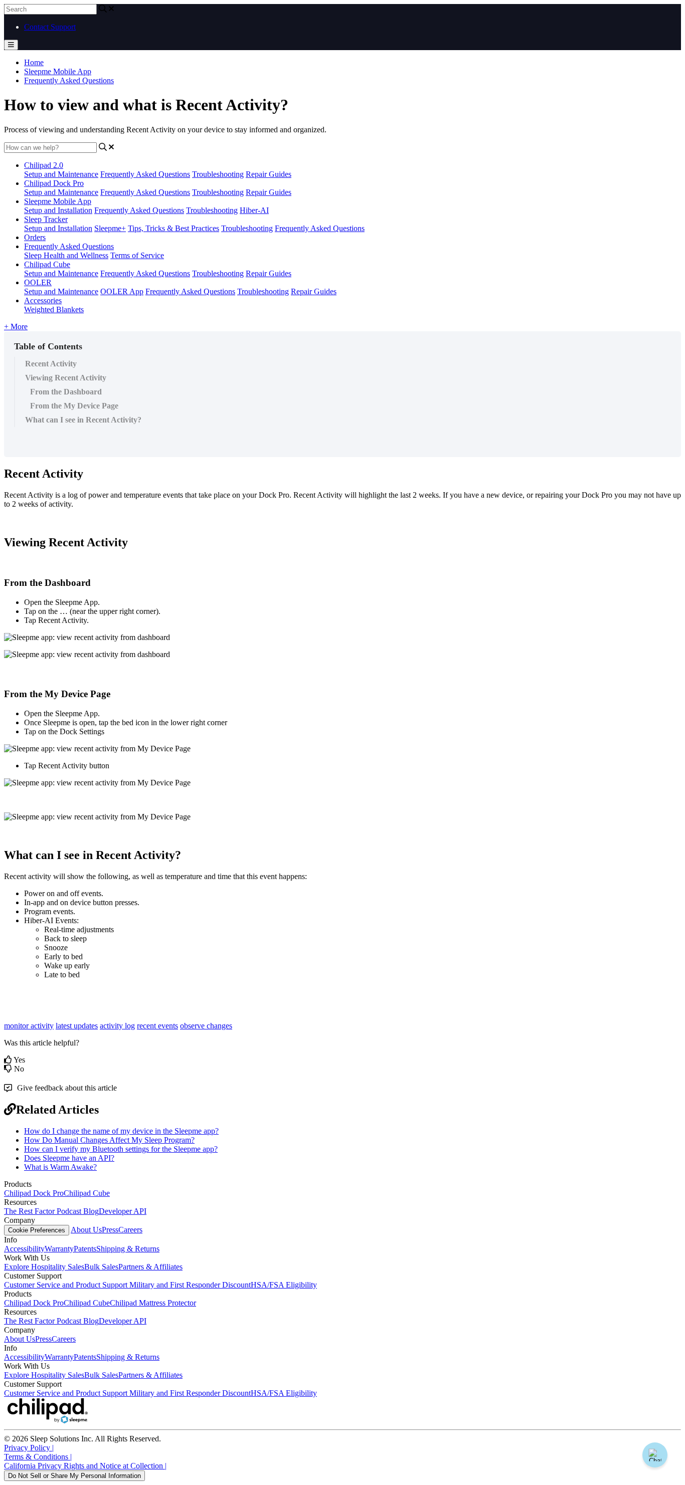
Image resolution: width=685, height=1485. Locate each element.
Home (34, 62)
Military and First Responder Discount (190, 1285)
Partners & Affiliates (150, 1266)
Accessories (43, 300)
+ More (16, 326)
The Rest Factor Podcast (43, 1211)
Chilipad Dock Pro (54, 183)
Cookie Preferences (36, 1230)
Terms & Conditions (38, 1456)
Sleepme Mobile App (57, 71)
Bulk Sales (101, 1266)
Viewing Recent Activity (65, 377)
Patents (85, 1248)
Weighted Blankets (54, 309)
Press (110, 1229)
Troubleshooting (218, 174)
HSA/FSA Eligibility (284, 1285)
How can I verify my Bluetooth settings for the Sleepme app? (121, 1149)
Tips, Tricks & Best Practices (173, 228)
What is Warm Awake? (60, 1167)
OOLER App (121, 291)
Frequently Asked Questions (69, 80)
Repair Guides (268, 174)
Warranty (59, 1248)
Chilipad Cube (47, 264)
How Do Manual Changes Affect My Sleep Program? (109, 1140)
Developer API (122, 1211)
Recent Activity (51, 363)
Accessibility (24, 1248)
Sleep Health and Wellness (66, 255)
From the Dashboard (66, 391)
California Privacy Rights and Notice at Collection (85, 1465)
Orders (35, 237)
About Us (86, 1229)
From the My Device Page (74, 405)
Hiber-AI (254, 210)
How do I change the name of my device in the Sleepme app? (121, 1131)
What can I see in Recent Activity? (83, 419)
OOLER (38, 282)
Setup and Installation (58, 210)
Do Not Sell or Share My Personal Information (74, 1475)
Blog (91, 1211)
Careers (130, 1229)
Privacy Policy (29, 1447)
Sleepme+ (110, 228)
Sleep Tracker (46, 219)
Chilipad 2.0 (43, 165)
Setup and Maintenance (61, 174)
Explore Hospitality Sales (44, 1266)
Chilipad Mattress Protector (153, 1303)
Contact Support (50, 27)
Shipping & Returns (127, 1248)
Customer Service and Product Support (66, 1285)
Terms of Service (137, 255)
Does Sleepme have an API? (69, 1158)
